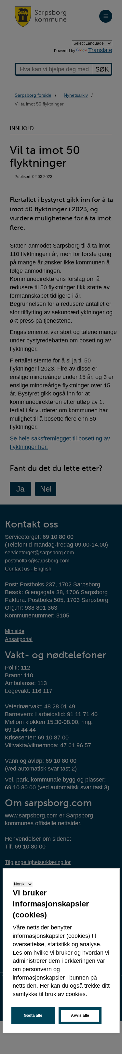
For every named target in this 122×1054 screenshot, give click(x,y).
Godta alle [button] (33, 1015)
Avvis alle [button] (80, 1015)
